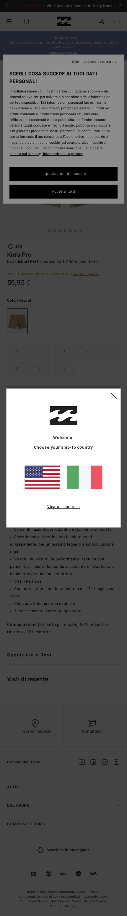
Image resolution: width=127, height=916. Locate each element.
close (114, 395)
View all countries (63, 506)
